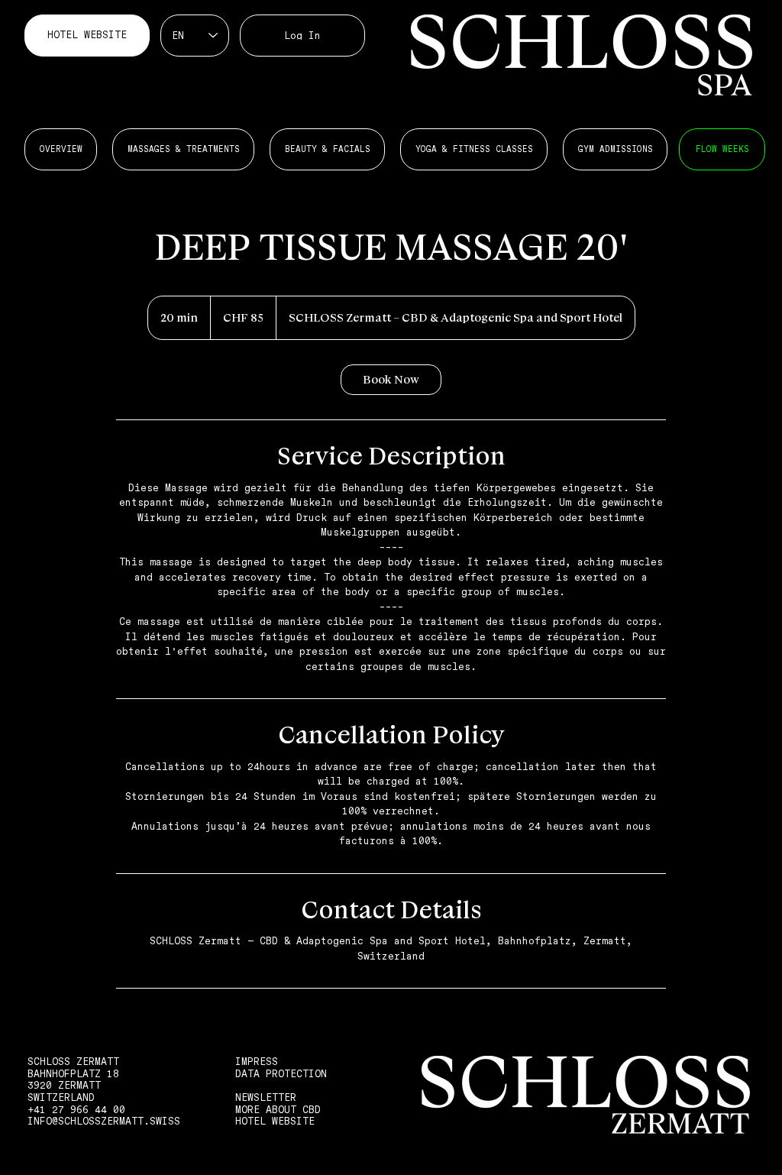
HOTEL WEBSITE (275, 1121)
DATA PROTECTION (281, 1074)
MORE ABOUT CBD (278, 1109)
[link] (391, 379)
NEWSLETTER (265, 1097)
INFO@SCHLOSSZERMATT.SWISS (103, 1121)
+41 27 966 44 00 (76, 1109)
